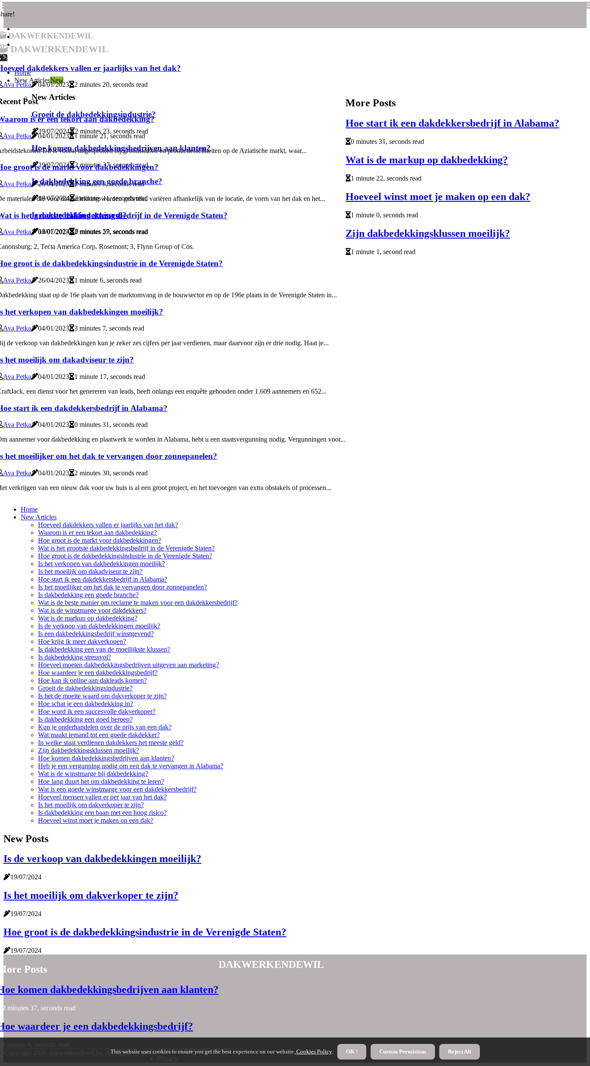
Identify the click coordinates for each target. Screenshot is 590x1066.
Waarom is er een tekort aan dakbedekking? (97, 532)
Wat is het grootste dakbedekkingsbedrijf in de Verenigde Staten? (126, 548)
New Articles (39, 517)
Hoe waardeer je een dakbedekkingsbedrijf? (98, 672)
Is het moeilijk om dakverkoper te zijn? (91, 804)
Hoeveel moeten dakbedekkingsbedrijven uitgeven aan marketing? (128, 664)
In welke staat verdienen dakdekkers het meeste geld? (111, 742)
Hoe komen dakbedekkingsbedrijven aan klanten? (106, 758)
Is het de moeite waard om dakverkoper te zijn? (102, 696)
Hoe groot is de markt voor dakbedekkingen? (99, 540)
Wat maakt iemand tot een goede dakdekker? (99, 734)
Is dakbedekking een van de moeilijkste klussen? (104, 649)
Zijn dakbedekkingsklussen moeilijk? (428, 233)
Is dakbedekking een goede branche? (88, 594)
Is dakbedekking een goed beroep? (85, 719)
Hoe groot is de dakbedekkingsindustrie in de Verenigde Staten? (125, 556)
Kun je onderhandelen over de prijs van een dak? (104, 727)
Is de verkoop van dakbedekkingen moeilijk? (99, 626)
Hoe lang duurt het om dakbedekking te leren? (101, 781)
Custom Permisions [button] (402, 1051)
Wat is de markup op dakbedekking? (427, 159)
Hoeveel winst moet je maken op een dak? (438, 196)
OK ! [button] (352, 1051)
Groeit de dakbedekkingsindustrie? (85, 688)
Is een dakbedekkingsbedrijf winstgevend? (96, 633)
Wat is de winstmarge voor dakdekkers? (92, 610)
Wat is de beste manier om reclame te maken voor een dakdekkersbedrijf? (138, 602)
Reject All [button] (459, 1051)
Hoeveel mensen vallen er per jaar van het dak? (102, 797)
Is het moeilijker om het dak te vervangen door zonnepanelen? (122, 587)
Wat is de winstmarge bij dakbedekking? (93, 773)
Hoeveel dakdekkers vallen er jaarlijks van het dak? (108, 524)
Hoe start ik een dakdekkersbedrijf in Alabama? (452, 123)
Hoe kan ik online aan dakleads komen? (92, 680)
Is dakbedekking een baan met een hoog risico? (102, 812)
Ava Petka (17, 84)
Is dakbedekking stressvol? (74, 657)
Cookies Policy (313, 1051)
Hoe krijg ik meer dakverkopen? (82, 641)
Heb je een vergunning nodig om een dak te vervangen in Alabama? (130, 766)
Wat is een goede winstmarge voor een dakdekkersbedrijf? (117, 789)
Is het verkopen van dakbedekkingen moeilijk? (101, 563)
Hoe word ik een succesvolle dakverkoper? (96, 711)
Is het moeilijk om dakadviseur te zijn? (90, 571)
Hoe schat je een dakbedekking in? (85, 703)
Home (29, 509)
